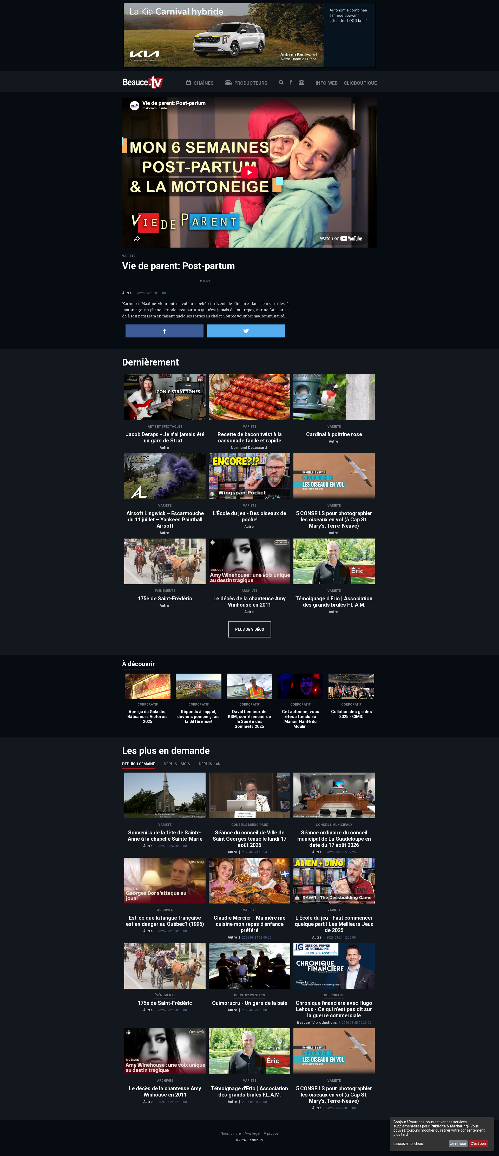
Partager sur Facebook (164, 330)
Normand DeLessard (249, 448)
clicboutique (360, 83)
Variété (128, 256)
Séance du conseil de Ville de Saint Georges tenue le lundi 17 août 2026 (249, 838)
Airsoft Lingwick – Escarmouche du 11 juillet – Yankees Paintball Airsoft (165, 519)
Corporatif (147, 704)
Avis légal (252, 1133)
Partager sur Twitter (246, 330)
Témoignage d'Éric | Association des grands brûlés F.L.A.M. (334, 601)
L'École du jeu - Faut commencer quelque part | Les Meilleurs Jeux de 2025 (334, 924)
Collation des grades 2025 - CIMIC (351, 714)
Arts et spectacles (165, 426)
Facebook (291, 82)
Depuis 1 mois (177, 764)
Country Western (249, 995)
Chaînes (204, 83)
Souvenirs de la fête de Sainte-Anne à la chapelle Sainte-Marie (165, 835)
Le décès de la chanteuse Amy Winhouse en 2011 (249, 601)
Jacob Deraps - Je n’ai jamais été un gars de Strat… (165, 437)
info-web (327, 83)
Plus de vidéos (249, 629)
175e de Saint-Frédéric (165, 598)
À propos (271, 1133)
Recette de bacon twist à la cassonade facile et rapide (250, 437)
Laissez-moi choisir (409, 1143)
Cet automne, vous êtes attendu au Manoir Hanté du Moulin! (300, 719)
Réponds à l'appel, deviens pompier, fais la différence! (198, 716)
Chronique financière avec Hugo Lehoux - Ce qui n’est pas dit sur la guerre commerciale (334, 1009)
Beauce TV (143, 81)
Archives (249, 591)
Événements (164, 591)
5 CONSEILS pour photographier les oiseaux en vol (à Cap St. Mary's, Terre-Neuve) (334, 519)
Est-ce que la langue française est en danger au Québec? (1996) (165, 921)
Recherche (281, 82)
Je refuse (458, 1143)
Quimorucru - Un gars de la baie (249, 1003)
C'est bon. (479, 1143)
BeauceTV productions (317, 1022)
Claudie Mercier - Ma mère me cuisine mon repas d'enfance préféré (249, 924)
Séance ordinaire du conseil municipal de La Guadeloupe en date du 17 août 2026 (334, 838)
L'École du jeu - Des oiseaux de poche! (249, 516)
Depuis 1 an (210, 764)
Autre (127, 293)
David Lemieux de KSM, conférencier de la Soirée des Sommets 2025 (249, 719)
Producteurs (250, 83)
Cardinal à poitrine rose (334, 434)
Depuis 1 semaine (138, 764)
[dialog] (442, 1134)
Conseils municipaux (249, 825)
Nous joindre (301, 82)
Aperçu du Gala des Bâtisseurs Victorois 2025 (147, 716)
